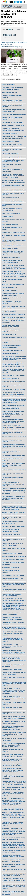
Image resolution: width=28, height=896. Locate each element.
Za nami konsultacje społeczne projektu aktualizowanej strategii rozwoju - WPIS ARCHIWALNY (12, 633)
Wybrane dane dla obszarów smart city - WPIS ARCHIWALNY (13, 712)
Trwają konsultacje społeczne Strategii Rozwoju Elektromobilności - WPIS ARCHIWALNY (14, 599)
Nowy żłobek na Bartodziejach (9, 290)
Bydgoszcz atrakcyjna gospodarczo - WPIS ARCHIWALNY (13, 459)
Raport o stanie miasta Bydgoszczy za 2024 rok (13, 186)
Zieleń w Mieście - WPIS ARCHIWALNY (10, 567)
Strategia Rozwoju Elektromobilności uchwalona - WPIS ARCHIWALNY (11, 594)
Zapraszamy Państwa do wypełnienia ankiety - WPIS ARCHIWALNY (13, 665)
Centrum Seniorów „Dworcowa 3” (10, 378)
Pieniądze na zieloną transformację (11, 213)
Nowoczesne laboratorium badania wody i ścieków (12, 204)
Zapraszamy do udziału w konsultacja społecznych (11, 165)
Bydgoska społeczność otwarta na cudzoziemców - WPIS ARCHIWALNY (11, 530)
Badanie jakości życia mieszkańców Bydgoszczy (13, 232)
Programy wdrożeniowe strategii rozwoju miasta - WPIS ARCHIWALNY (12, 522)
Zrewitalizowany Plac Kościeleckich (11, 257)
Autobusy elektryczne (7, 216)
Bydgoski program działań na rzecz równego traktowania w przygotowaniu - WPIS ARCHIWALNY (13, 465)
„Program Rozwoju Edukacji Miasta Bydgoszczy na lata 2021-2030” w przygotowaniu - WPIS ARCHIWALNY (14, 584)
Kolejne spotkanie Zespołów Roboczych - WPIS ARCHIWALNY (13, 678)
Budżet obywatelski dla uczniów (10, 224)
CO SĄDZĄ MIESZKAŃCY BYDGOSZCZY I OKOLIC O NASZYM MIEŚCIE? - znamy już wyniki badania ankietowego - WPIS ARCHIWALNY (12, 770)
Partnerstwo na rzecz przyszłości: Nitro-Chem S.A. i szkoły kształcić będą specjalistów (14, 137)
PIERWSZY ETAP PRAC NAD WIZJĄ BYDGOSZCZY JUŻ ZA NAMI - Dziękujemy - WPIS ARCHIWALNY (14, 788)
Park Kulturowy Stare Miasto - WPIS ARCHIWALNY (11, 571)
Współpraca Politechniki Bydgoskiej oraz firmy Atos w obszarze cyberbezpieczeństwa (13, 181)
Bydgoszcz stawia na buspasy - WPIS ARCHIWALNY (14, 470)
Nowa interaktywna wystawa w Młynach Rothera (12, 280)
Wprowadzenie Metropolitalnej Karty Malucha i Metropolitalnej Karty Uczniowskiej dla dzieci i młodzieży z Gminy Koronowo (14, 400)
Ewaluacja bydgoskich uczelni (9, 92)
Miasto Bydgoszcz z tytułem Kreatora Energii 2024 (13, 236)
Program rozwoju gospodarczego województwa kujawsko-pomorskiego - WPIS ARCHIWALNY (13, 484)
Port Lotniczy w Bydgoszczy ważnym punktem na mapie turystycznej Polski (14, 241)
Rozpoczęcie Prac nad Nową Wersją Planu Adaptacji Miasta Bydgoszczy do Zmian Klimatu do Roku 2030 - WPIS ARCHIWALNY (13, 421)
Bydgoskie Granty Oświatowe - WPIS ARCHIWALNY (14, 338)
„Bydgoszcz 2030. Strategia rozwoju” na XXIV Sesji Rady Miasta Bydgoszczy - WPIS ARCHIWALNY (14, 627)
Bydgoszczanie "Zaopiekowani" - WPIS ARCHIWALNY (11, 451)
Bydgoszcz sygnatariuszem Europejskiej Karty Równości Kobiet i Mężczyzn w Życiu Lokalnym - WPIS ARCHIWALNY (13, 498)
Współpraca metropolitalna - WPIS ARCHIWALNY (14, 437)
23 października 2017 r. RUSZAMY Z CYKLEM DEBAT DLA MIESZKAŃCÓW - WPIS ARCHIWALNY (14, 874)
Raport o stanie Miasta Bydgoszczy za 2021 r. (13, 455)
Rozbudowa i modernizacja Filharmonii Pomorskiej (12, 96)
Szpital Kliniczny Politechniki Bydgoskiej (12, 245)
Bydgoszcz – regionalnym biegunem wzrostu (13, 350)
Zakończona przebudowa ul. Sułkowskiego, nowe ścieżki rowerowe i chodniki (13, 88)
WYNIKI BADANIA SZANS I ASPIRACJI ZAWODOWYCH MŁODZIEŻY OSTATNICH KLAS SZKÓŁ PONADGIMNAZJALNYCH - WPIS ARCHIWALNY (13, 727)
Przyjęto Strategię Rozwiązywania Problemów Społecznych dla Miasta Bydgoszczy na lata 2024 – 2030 (13, 370)
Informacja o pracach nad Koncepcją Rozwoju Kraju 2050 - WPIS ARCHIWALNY (13, 513)
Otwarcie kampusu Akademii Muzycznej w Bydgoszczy (12, 149)
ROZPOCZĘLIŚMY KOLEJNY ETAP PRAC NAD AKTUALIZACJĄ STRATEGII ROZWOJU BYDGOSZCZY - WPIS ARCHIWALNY (13, 776)
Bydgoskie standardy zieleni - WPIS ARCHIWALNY (13, 389)
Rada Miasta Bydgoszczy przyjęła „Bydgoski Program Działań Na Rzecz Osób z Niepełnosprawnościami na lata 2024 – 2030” (13, 364)
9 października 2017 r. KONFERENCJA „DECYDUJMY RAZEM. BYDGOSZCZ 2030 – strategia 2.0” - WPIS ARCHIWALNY (13, 886)
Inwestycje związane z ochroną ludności (12, 157)
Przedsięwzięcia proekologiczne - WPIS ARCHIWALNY (12, 535)
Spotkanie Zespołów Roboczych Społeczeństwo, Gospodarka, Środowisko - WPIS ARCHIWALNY (13, 646)
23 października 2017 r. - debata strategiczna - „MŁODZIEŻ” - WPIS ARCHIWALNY (14, 865)
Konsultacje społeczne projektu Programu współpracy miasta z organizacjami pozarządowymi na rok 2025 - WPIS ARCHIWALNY (13, 267)
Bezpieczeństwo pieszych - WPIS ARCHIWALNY (13, 559)
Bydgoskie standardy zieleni (9, 334)
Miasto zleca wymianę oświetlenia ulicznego (13, 284)
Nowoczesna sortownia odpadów (10, 353)
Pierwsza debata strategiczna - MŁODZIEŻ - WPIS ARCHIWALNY (14, 870)
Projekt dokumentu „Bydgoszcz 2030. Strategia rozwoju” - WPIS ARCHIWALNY (14, 673)
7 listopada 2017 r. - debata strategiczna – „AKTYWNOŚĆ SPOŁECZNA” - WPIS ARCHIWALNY (13, 808)
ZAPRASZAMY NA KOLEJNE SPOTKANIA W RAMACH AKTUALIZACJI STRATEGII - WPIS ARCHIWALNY (13, 755)
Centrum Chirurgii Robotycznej (10, 248)
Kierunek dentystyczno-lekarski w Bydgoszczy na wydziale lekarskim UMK (13, 307)
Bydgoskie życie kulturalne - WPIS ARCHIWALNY (13, 526)
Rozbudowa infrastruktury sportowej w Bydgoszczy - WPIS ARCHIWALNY (12, 544)
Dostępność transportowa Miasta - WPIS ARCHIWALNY (12, 579)
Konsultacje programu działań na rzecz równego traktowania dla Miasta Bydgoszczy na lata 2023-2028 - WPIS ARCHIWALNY (13, 427)
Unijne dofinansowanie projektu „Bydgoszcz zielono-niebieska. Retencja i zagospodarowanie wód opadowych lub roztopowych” (13, 296)
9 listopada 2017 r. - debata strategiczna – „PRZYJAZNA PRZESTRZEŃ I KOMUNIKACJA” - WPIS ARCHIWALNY (13, 793)
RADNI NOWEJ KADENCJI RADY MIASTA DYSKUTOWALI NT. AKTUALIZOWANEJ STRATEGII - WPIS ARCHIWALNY (14, 717)
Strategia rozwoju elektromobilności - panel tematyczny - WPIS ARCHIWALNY (13, 613)
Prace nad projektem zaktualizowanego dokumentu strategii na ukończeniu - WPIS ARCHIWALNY (12, 639)
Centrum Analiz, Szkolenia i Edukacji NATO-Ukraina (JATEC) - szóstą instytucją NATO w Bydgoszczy (12, 252)
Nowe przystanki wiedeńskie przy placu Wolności (12, 228)
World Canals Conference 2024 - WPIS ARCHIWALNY (11, 330)
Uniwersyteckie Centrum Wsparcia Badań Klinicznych (12, 105)
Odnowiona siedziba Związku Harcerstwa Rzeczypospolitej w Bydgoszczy (12, 261)
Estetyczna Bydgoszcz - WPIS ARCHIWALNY (12, 503)
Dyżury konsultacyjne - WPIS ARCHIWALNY (12, 669)
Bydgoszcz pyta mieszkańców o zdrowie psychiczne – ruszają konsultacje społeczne (13, 145)
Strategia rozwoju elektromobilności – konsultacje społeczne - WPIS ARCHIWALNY (12, 618)
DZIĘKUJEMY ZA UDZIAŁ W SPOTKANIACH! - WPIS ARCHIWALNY (12, 750)
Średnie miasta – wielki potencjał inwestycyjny (13, 190)
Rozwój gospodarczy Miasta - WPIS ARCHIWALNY (14, 575)
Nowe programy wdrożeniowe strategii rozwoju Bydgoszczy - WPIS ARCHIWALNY (14, 590)
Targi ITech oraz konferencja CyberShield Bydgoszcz (12, 118)
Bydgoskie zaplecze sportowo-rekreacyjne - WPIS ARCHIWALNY (13, 563)
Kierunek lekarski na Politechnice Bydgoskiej (13, 375)
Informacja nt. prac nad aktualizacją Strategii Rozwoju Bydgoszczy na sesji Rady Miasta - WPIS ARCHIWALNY (14, 683)
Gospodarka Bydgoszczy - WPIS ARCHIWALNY (13, 553)
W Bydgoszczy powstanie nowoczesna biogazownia (11, 341)
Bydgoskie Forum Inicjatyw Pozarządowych (12, 122)
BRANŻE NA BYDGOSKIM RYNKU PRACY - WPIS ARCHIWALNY (12, 708)
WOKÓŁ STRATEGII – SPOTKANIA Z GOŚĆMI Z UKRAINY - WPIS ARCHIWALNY (14, 739)
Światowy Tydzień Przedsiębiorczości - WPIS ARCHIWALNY (13, 385)
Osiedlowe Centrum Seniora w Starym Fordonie (14, 114)
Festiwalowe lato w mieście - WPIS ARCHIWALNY (13, 314)
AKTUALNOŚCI (9, 6)
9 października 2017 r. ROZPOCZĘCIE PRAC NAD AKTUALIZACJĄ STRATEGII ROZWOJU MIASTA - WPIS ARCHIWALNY (13, 880)
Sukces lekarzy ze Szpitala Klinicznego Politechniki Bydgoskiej (12, 209)
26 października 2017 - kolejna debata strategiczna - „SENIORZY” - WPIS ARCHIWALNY (13, 856)
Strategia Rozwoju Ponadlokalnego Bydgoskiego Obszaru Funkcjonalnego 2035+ (13, 129)
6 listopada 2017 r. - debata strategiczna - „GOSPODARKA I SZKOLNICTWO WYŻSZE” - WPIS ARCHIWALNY (13, 823)
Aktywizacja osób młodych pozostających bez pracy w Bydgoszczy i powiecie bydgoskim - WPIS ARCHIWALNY (14, 446)
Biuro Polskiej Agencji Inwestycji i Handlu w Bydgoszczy (13, 193)
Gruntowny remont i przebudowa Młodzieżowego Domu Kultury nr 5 (10, 326)
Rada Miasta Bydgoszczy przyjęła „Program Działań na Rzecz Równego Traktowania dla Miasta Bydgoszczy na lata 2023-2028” (13, 394)
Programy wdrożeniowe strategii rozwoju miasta (12, 478)
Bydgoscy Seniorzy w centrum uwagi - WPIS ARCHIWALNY (12, 473)
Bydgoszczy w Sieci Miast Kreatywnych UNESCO (13, 382)
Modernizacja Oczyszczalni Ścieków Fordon (13, 125)
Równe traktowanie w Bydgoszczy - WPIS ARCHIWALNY (12, 440)
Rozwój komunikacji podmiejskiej (10, 133)
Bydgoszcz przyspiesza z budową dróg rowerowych (11, 302)
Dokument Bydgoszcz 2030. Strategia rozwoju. (11, 47)
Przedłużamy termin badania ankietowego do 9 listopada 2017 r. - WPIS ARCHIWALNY (13, 860)
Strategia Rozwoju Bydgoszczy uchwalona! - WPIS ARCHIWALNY (13, 623)
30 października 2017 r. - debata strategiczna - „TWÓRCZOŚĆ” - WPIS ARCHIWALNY (14, 838)
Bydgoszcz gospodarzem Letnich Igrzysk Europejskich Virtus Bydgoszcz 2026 (12, 101)
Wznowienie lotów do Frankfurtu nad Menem (13, 201)
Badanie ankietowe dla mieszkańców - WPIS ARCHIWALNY (12, 432)
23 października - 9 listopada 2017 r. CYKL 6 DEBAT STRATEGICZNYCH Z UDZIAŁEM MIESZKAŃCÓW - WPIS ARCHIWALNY (14, 893)
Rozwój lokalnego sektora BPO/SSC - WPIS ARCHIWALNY (13, 539)
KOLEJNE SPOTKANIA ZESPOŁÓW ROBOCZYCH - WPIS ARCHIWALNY (14, 703)
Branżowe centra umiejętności (9, 287)
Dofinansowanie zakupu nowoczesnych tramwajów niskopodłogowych (11, 346)
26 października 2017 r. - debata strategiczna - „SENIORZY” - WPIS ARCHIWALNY (14, 851)
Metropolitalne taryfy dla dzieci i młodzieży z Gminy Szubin (13, 220)
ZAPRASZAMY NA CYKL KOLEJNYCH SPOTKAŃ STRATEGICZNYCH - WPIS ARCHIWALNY (12, 760)
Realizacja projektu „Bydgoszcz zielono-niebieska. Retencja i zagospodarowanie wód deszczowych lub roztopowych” (13, 175)
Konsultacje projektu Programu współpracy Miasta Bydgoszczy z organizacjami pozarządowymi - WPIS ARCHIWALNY (13, 407)
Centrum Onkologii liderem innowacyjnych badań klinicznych (12, 170)
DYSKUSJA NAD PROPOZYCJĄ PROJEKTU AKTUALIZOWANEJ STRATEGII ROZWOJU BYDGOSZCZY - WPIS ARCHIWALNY (14, 698)
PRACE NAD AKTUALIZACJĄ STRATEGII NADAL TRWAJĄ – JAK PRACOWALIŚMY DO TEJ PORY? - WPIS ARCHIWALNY (14, 734)
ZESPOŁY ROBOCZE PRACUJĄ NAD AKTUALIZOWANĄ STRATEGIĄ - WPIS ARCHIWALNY (13, 722)
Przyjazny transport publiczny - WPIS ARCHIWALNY (11, 517)
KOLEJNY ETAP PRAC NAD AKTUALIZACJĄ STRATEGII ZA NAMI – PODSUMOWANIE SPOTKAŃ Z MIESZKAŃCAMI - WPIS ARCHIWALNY (13, 745)
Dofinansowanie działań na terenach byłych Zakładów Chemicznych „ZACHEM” (13, 160)
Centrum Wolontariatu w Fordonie (10, 141)
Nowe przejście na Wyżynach (9, 311)
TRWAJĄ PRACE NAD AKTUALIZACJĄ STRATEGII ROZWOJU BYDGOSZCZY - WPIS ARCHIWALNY (12, 764)
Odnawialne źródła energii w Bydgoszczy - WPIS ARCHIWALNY (14, 549)
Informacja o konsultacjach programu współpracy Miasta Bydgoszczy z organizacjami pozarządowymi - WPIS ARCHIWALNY (14, 507)
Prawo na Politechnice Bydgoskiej (10, 198)
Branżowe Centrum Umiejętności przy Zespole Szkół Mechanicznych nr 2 (13, 110)
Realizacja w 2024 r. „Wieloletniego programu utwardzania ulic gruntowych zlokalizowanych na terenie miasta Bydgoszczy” (14, 358)
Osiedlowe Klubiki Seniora (8, 84)
